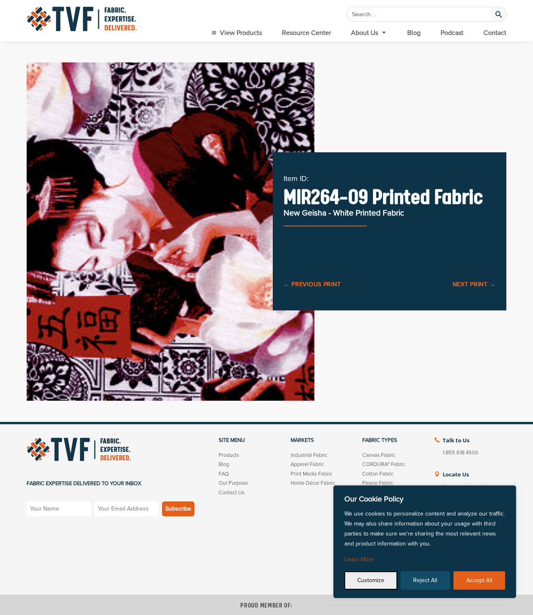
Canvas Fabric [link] (378, 455)
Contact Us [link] (231, 492)
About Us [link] (364, 33)
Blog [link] (414, 33)
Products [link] (229, 455)
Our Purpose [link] (233, 483)
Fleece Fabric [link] (377, 483)
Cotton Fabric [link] (378, 474)
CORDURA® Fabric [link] (383, 464)
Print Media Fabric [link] (311, 474)
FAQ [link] (224, 474)
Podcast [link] (452, 33)
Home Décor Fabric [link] (313, 483)
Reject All (425, 580)
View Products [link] (241, 33)
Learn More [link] (359, 559)
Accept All (479, 580)
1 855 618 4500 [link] (460, 452)
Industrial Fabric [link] (309, 455)
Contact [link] (494, 33)
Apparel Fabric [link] (307, 464)
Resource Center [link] (306, 33)
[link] (82, 19)
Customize (370, 580)
